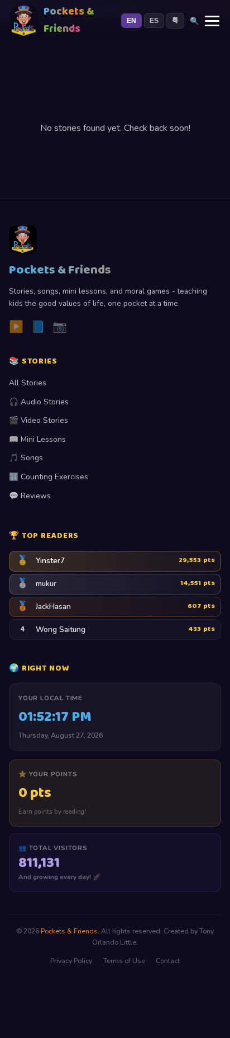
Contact (168, 960)
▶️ (16, 327)
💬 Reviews (30, 495)
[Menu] (212, 21)
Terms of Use (124, 960)
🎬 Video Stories (38, 420)
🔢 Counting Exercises (48, 476)
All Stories (27, 383)
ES (154, 21)
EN (131, 21)
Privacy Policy (71, 960)
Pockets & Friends (69, 931)
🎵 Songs (26, 457)
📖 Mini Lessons (37, 439)
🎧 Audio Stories (39, 402)
